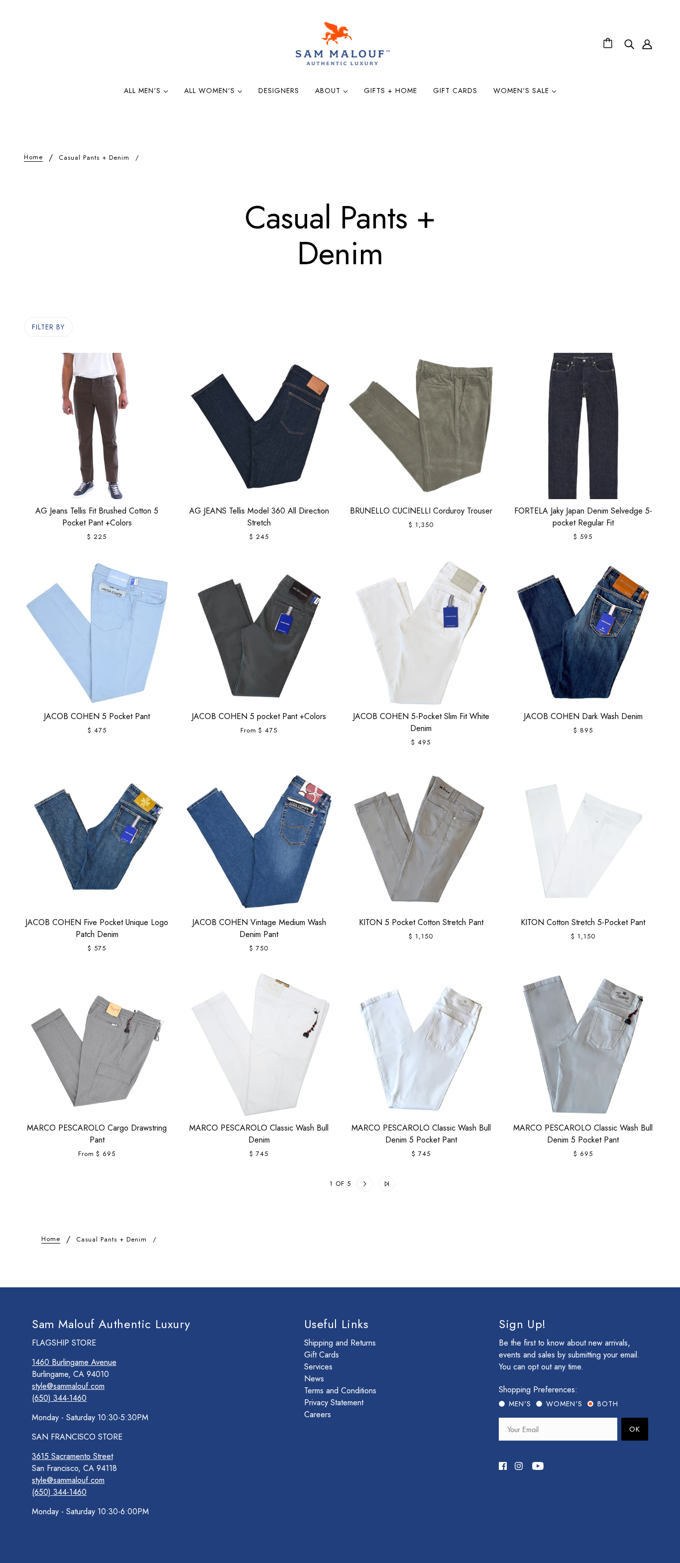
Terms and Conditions (340, 1390)
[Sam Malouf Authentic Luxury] (342, 64)
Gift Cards (321, 1354)
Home (33, 158)
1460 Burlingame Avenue (74, 1362)
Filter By (48, 327)
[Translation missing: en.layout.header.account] (647, 44)
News (314, 1378)
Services (318, 1366)
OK (634, 1429)
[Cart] (609, 44)
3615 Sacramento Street (72, 1456)
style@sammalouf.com (68, 1386)
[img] (629, 44)
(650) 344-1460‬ (59, 1398)
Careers (317, 1414)
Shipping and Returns (340, 1343)
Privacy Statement (333, 1402)
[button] (294, 1184)
